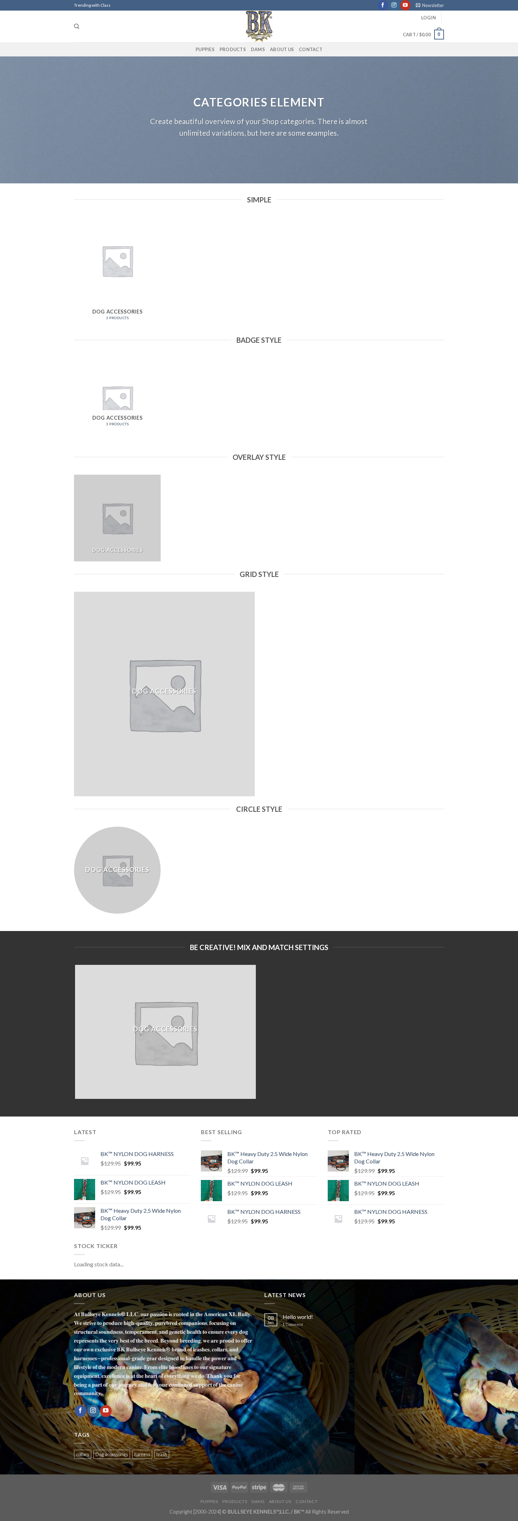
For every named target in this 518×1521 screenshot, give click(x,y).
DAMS (258, 49)
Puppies (205, 49)
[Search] (76, 26)
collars (82, 1454)
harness (142, 1454)
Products (233, 49)
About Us (282, 49)
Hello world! (298, 1316)
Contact (310, 49)
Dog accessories (111, 1454)
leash (161, 1454)
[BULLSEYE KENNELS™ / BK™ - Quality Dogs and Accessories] (259, 26)
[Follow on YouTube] (405, 5)
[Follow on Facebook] (383, 5)
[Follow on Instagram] (394, 5)
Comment (293, 1324)
